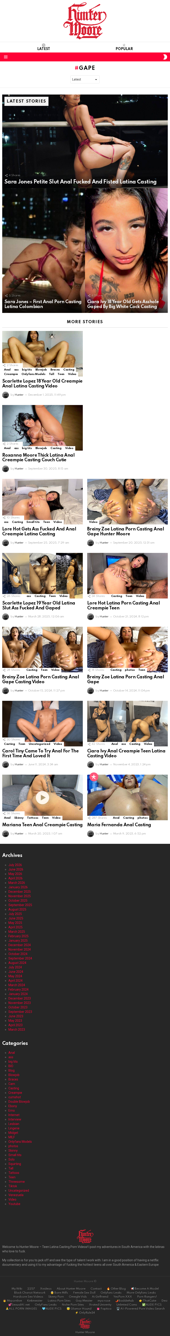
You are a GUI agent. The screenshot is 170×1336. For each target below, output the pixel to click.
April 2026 (15, 878)
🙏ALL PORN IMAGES (21, 1308)
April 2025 (15, 927)
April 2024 (15, 980)
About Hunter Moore (71, 1288)
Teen (61, 374)
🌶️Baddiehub (124, 1300)
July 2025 (15, 914)
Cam (11, 1084)
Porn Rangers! (147, 1296)
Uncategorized (39, 744)
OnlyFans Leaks (46, 1304)
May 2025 (15, 923)
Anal (7, 369)
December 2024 (19, 945)
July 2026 (15, 865)
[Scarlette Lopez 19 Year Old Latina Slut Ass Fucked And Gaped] (42, 575)
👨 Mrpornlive (12, 1300)
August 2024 (17, 963)
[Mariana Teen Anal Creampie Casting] (42, 797)
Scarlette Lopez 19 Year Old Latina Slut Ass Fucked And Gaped (38, 606)
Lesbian (13, 1124)
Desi (164, 1300)
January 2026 (18, 887)
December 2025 (19, 891)
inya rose (104, 1300)
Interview (14, 1119)
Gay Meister (84, 1300)
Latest (43, 49)
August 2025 (17, 909)
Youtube (14, 1204)
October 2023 (17, 1007)
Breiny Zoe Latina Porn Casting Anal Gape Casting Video (40, 679)
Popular (124, 49)
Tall (51, 374)
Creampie (11, 374)
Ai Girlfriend (100, 1296)
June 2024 (15, 971)
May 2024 (15, 976)
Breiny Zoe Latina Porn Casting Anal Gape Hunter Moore (125, 531)
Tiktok (12, 1186)
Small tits (32, 522)
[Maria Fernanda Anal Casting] (127, 797)
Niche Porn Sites (73, 1304)
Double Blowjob (19, 1101)
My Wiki (17, 1288)
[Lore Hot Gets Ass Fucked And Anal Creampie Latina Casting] (42, 501)
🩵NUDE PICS (52, 1308)
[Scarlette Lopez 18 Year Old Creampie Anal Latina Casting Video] (42, 354)
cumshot (14, 1097)
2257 (31, 1288)
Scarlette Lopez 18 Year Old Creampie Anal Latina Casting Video (42, 384)
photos (130, 670)
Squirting (14, 1164)
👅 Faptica (104, 1308)
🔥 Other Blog (116, 1288)
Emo (11, 1110)
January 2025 (18, 940)
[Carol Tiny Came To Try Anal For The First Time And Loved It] (42, 723)
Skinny (19, 817)
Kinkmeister (34, 1300)
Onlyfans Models (33, 374)
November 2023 (19, 1003)
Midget (13, 1132)
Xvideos (46, 1288)
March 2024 (16, 985)
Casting (68, 369)
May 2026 (15, 874)
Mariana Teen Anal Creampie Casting (42, 825)
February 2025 (18, 936)
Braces (55, 369)
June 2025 (15, 918)
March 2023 (16, 1029)
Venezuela (15, 1195)
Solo (11, 1159)
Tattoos (32, 817)
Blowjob (41, 369)
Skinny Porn (56, 1296)
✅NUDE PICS (152, 1304)
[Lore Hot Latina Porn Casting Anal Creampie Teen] (127, 575)
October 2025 (17, 900)
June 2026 (15, 869)
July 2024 (15, 967)
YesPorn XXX (122, 1296)
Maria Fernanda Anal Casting (119, 825)
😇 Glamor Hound (79, 1308)
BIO (10, 1066)
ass (16, 369)
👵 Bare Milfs (59, 1292)
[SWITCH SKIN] (165, 56)
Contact (96, 1288)
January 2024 (18, 994)
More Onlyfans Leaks (141, 1292)
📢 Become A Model (145, 1288)
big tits (27, 369)
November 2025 (19, 896)
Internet (13, 1115)
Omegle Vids (78, 1296)
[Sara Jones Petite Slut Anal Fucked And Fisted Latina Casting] (85, 141)
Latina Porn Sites (59, 1300)
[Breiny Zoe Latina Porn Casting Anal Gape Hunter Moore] (127, 501)
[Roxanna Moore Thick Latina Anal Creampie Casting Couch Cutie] (42, 428)
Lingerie (13, 1128)
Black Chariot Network (29, 1292)
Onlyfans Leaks (111, 1292)
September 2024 (20, 958)
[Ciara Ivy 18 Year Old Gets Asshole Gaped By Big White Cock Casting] (126, 250)
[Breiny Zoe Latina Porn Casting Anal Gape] (127, 649)
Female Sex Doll (84, 1292)
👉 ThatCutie (147, 1300)
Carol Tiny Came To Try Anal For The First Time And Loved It (40, 753)
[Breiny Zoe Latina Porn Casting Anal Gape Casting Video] (42, 649)
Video (72, 374)
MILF (11, 1137)
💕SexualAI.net (19, 1304)
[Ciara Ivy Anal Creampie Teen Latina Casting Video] (127, 723)
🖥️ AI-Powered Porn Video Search (140, 1308)
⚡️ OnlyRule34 (85, 1312)
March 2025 (16, 931)
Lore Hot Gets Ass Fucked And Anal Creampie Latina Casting (39, 531)
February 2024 (18, 989)
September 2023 (20, 1012)
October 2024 (17, 954)
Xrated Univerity (100, 1304)
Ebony (12, 1106)
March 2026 (16, 883)
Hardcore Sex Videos (28, 1296)
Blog (11, 1070)
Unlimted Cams (126, 1304)
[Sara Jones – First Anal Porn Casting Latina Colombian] (43, 250)
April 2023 (15, 1025)
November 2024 (19, 949)
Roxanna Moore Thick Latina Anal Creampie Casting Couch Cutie (38, 458)
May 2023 (15, 1020)
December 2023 (19, 998)
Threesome (16, 1181)
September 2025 (20, 905)
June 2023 (15, 1016)
